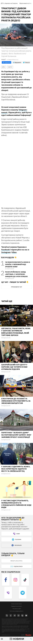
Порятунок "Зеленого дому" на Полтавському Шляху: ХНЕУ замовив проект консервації (16, 434)
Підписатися (18, 566)
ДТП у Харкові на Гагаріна (9, 3)
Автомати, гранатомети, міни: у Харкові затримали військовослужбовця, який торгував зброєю (16, 331)
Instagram (5, 252)
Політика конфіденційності (16, 611)
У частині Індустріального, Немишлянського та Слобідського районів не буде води (16, 503)
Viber (14, 252)
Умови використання (16, 603)
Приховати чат (16, 287)
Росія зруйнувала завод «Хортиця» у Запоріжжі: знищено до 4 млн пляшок (16, 274)
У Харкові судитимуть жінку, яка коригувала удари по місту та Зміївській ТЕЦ (15, 468)
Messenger (18, 545)
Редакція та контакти (16, 606)
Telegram (18, 539)
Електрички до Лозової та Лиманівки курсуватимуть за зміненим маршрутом (15, 400)
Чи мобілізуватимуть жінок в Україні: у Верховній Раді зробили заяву (17, 264)
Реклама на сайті (17, 608)
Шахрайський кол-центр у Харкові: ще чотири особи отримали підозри (14, 366)
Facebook (5, 249)
